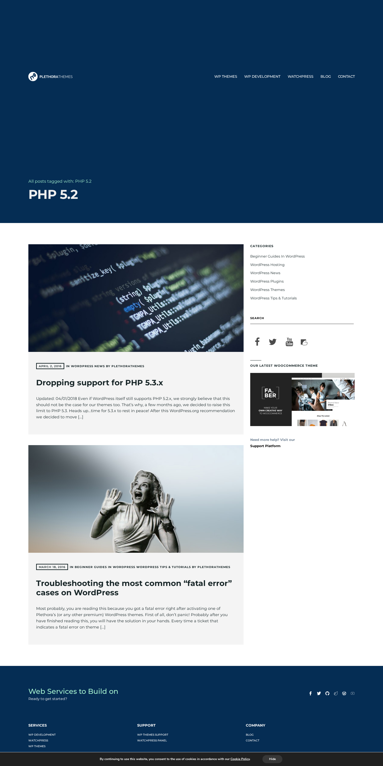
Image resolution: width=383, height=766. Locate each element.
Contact (346, 76)
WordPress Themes (267, 290)
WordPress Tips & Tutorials (163, 567)
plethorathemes (127, 366)
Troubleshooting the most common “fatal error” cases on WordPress (134, 587)
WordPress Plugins (267, 281)
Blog (325, 76)
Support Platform (265, 446)
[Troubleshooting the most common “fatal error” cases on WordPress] (136, 499)
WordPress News (88, 366)
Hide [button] (272, 759)
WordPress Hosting (267, 265)
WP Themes (225, 76)
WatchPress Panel (152, 740)
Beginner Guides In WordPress (105, 567)
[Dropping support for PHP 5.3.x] (136, 298)
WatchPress (300, 76)
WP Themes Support (152, 734)
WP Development (262, 76)
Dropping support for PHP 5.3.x (99, 382)
